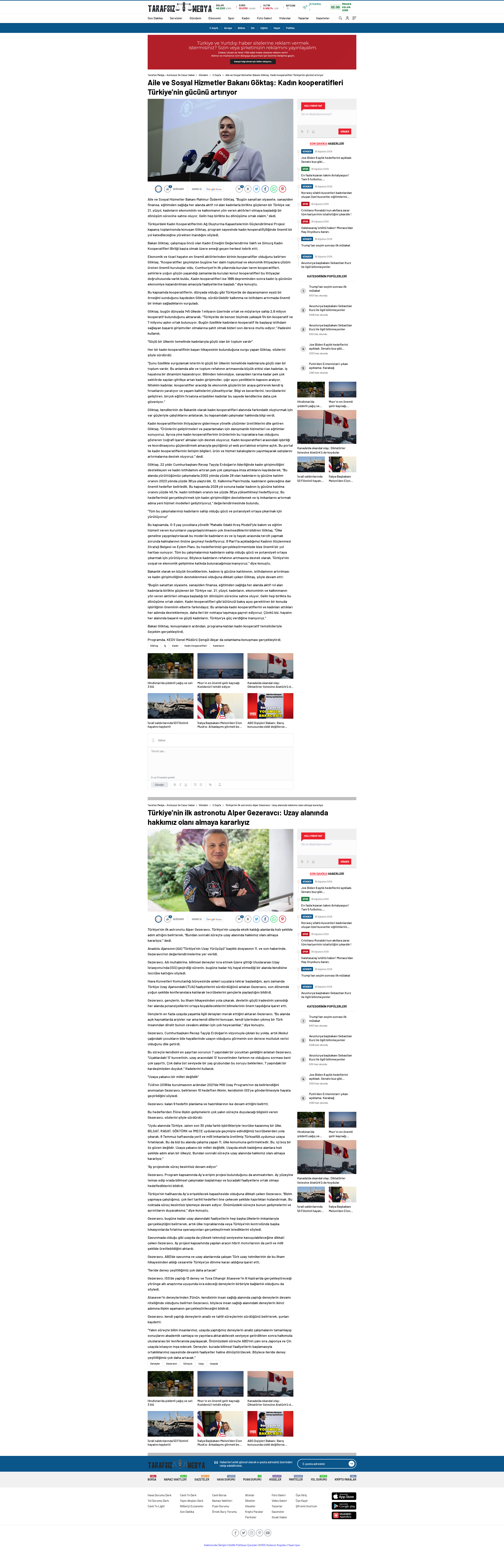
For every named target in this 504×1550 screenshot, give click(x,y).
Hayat (277, 28)
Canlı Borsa (219, 1495)
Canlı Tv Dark (188, 1495)
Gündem (195, 18)
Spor (231, 18)
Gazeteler (323, 18)
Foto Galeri (264, 18)
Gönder (159, 784)
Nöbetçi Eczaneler (192, 1506)
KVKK (262, 1545)
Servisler (176, 18)
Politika (290, 28)
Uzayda (214, 1363)
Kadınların (218, 645)
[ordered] (195, 784)
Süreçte (187, 1363)
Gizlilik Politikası (237, 1545)
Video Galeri (279, 1500)
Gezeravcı (171, 1363)
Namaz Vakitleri (175, 1478)
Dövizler (250, 1500)
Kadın (246, 18)
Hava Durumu (226, 1478)
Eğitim (264, 28)
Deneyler (155, 1363)
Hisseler (275, 1478)
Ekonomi (214, 18)
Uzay (201, 1363)
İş (165, 645)
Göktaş (154, 645)
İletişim (223, 1545)
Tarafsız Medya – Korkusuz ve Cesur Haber (171, 75)
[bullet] (201, 784)
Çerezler (252, 1545)
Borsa (152, 1478)
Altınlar (250, 1495)
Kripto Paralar (345, 1478)
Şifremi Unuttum (306, 1506)
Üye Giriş (301, 1495)
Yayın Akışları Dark (191, 1500)
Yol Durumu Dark (158, 1500)
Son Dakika (155, 18)
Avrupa (228, 28)
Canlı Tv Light (156, 1506)
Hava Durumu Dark (159, 1495)
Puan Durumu (252, 1478)
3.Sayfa (213, 28)
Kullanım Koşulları (277, 1545)
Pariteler (296, 1478)
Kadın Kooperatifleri (195, 645)
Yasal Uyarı (294, 1545)
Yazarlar (303, 18)
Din (253, 28)
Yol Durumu (319, 1478)
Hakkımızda (210, 1545)
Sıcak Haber (279, 1517)
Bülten (241, 28)
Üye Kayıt (302, 1500)
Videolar (285, 18)
